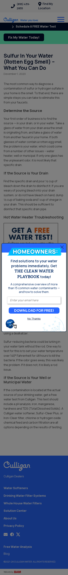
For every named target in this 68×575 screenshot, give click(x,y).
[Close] (62, 247)
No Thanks (34, 318)
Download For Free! (34, 310)
